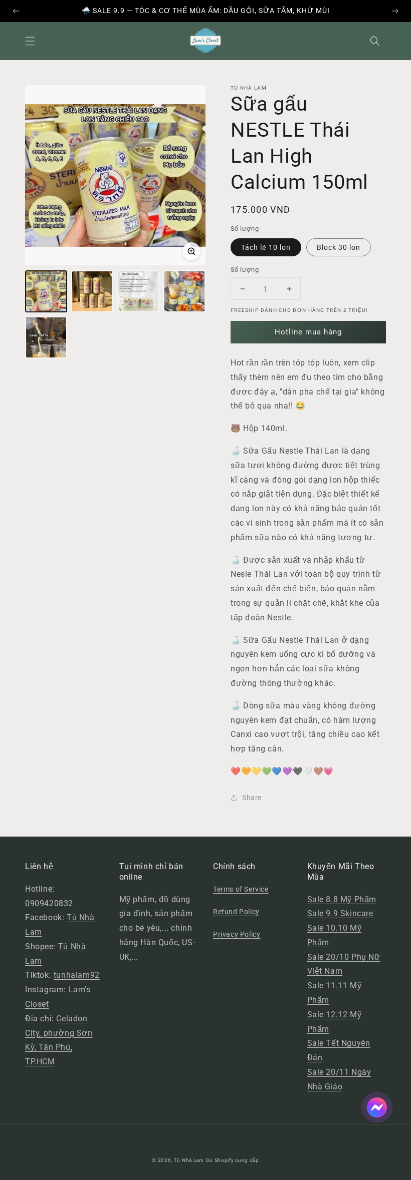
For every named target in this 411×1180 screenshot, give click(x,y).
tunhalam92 (77, 975)
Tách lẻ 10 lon (266, 247)
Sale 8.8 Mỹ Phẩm (342, 899)
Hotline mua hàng (308, 331)
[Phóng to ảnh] (191, 251)
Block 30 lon (338, 247)
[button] (30, 41)
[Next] (395, 11)
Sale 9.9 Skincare (340, 913)
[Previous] (16, 11)
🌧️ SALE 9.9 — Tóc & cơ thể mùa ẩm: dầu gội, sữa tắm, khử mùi (206, 11)
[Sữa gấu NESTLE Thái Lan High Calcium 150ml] (46, 291)
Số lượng (245, 269)
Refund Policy (236, 912)
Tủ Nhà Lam (189, 1160)
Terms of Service (241, 889)
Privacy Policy (236, 934)
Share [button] (252, 798)
